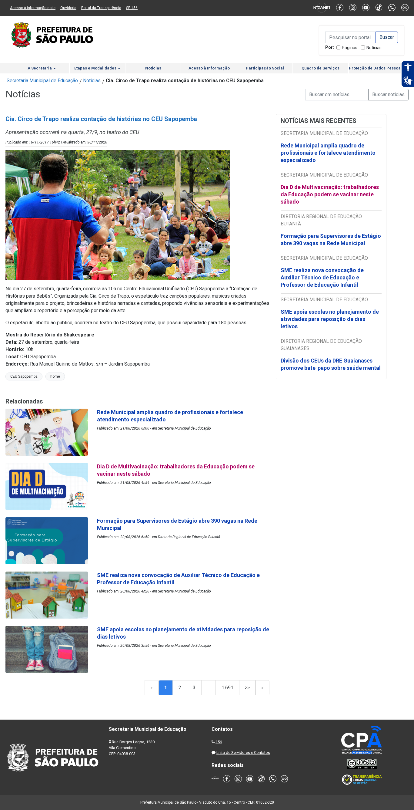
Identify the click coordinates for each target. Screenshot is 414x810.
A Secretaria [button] (40, 68)
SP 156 (132, 8)
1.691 (227, 687)
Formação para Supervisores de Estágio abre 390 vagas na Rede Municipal (331, 239)
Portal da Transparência (101, 8)
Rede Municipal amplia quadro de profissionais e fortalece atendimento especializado (328, 152)
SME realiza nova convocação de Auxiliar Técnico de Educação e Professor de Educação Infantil (322, 277)
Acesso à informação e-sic (32, 8)
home (55, 376)
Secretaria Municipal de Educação (42, 80)
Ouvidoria (68, 8)
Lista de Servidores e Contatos (243, 752)
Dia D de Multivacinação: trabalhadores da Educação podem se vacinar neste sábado (330, 194)
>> (247, 687)
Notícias (374, 47)
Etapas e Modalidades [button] (95, 68)
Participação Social (265, 68)
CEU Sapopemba (24, 376)
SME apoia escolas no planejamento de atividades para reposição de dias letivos (330, 319)
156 (218, 742)
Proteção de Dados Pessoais (376, 68)
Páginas (349, 47)
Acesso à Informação (209, 68)
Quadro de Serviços (320, 68)
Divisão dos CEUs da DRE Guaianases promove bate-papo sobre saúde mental (331, 364)
